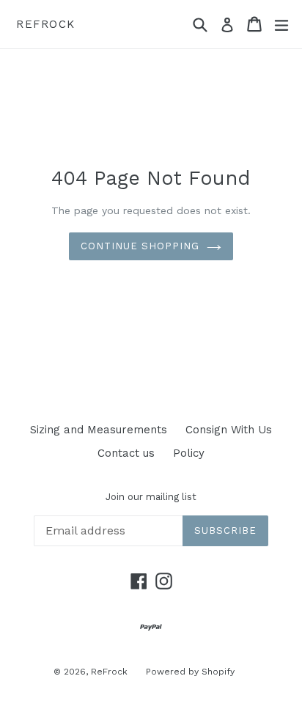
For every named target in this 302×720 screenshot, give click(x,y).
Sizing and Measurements (98, 429)
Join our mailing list (151, 496)
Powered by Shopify (190, 671)
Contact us (126, 453)
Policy (189, 453)
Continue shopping (140, 245)
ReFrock (46, 24)
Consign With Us (228, 429)
